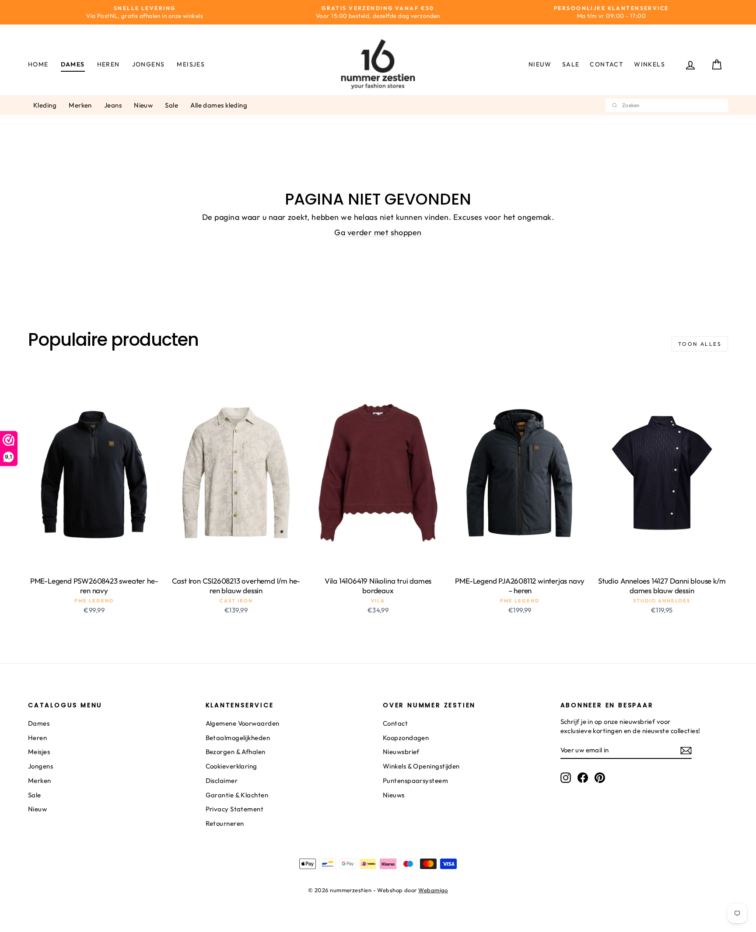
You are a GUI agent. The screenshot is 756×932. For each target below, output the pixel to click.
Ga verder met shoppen (377, 232)
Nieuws (394, 795)
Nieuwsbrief (401, 752)
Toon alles (699, 344)
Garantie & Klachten (237, 795)
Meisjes (191, 64)
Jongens (148, 64)
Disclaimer (222, 780)
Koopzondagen (406, 738)
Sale (571, 64)
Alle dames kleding (218, 105)
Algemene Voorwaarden (243, 723)
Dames (73, 64)
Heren (108, 64)
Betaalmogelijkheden (238, 738)
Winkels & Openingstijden (421, 766)
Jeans (113, 105)
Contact (606, 64)
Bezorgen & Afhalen (236, 752)
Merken (80, 105)
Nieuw (540, 64)
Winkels (649, 64)
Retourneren (225, 823)
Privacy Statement (235, 809)
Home (38, 64)
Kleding (44, 105)
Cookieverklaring (231, 766)
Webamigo (433, 890)
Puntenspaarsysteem (415, 780)
